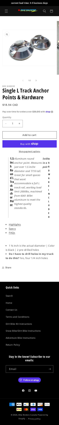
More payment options (29, 151)
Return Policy (13, 344)
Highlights (15, 224)
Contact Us (11, 309)
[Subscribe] (49, 369)
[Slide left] (23, 80)
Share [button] (8, 267)
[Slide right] (36, 80)
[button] (6, 11)
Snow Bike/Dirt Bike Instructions (23, 330)
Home (9, 302)
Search (9, 295)
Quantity (6, 117)
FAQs (12, 232)
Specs (12, 228)
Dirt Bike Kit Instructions (19, 323)
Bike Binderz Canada (27, 415)
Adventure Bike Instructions (21, 337)
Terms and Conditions (17, 316)
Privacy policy (34, 419)
